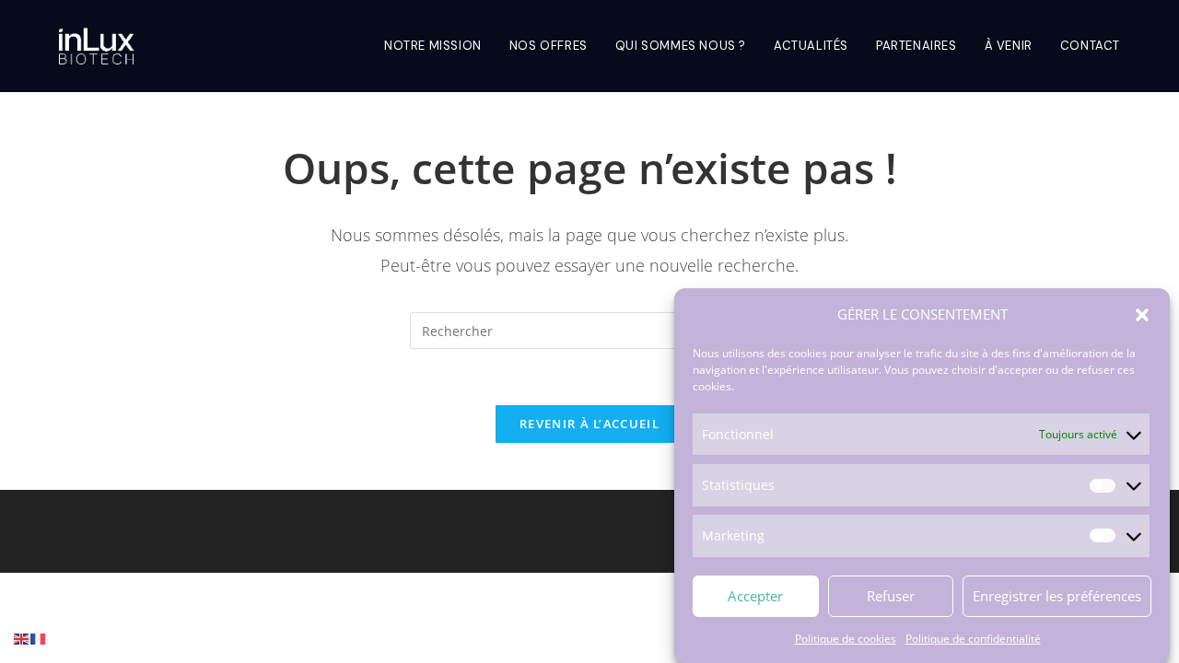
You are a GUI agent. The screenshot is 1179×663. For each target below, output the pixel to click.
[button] (1142, 315)
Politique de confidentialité (973, 638)
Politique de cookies (845, 638)
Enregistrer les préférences (1057, 596)
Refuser (891, 596)
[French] (38, 637)
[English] (22, 637)
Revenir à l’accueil (589, 423)
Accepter (755, 596)
